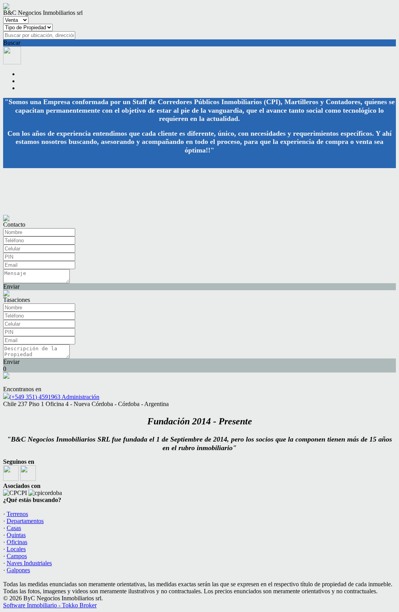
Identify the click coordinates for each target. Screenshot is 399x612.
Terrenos (17, 514)
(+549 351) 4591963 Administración (54, 397)
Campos (17, 556)
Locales (16, 549)
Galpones (18, 570)
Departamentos (25, 521)
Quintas (16, 535)
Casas (14, 528)
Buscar (11, 42)
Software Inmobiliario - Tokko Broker (50, 605)
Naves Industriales (29, 563)
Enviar (11, 286)
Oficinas (17, 542)
